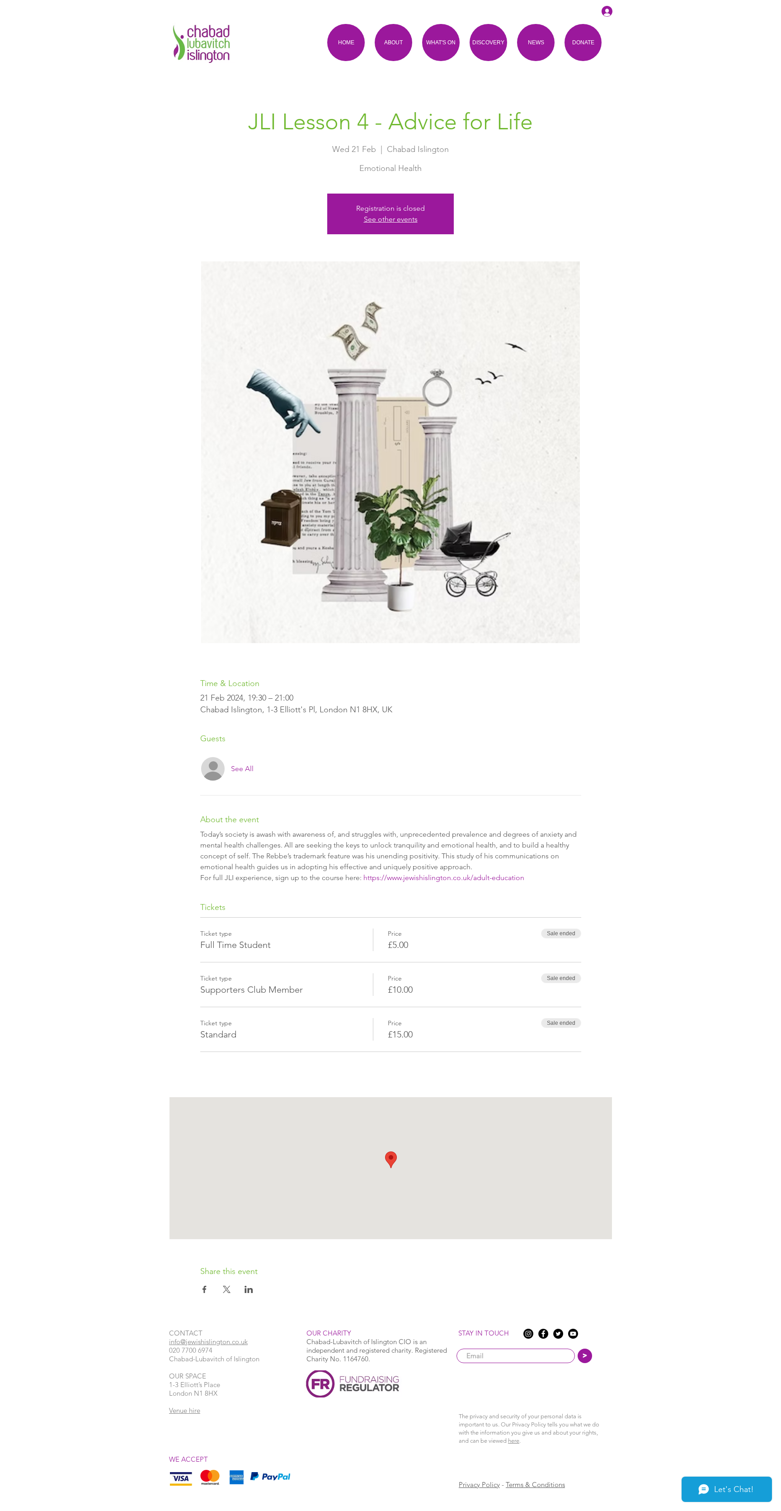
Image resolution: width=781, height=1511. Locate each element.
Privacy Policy (479, 1484)
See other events (391, 219)
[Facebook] (543, 1334)
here (513, 1440)
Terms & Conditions (535, 1484)
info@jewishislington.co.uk (208, 1341)
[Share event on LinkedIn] (249, 1289)
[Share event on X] (226, 1289)
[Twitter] (558, 1334)
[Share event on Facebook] (204, 1289)
